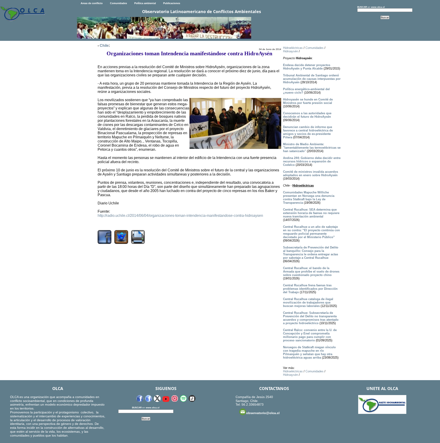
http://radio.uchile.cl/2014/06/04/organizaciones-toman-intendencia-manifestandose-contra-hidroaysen (180, 215)
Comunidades (118, 3)
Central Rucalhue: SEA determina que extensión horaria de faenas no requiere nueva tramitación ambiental (311, 213)
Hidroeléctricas (293, 48)
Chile (104, 45)
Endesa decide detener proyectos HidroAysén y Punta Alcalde (306, 66)
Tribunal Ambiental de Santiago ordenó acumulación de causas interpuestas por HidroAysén (312, 79)
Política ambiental (145, 3)
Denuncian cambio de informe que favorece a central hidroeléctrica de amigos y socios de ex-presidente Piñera (308, 132)
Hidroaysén (290, 51)
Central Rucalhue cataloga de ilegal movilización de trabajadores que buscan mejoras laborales (308, 302)
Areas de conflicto (92, 3)
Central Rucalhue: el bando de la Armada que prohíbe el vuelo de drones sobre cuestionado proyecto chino (311, 271)
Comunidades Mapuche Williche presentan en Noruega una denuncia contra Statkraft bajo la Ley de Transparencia (308, 197)
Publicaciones (171, 3)
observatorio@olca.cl (263, 413)
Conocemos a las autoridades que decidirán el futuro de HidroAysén (307, 114)
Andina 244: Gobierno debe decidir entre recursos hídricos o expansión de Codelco (312, 161)
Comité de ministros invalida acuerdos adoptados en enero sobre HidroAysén (310, 173)
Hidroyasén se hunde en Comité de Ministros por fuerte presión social (308, 101)
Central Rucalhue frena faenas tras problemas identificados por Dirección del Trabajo (310, 289)
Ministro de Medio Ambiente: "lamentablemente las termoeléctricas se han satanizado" (312, 147)
